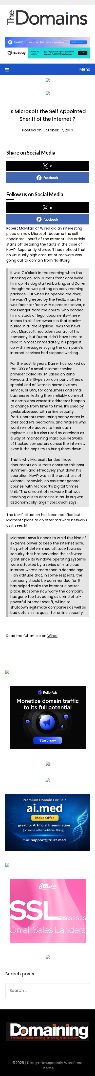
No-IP (42, 374)
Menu (84, 69)
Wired (52, 635)
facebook (51, 177)
